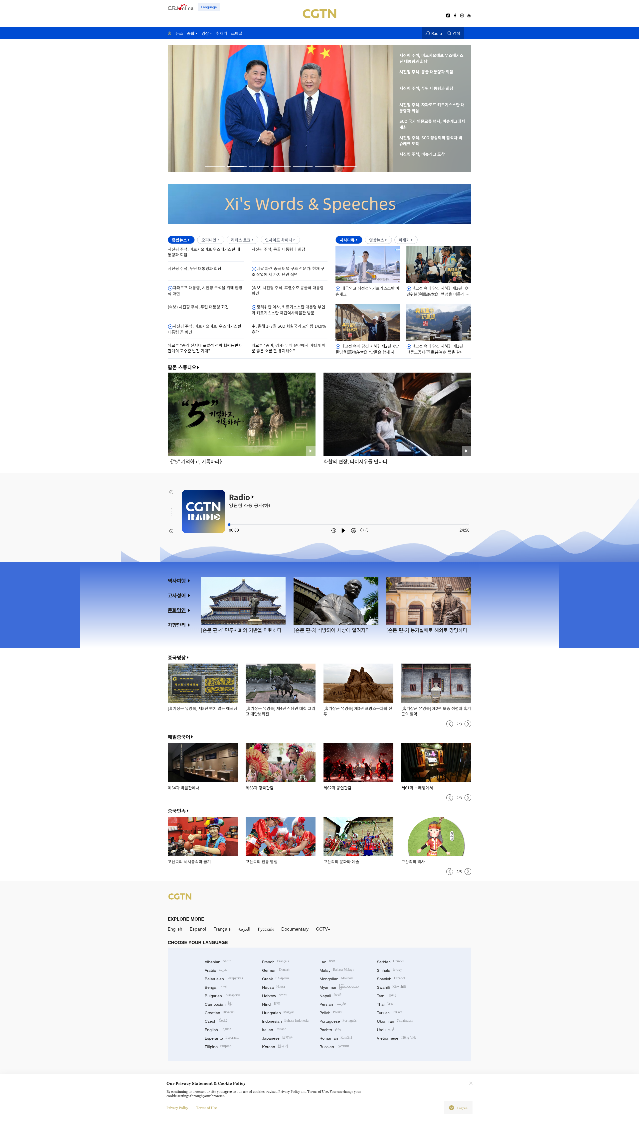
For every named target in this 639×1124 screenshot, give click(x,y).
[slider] (229, 524)
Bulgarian (222, 995)
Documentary (295, 929)
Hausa (273, 987)
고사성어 (177, 595)
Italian (274, 1029)
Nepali (330, 995)
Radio (436, 33)
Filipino (218, 1046)
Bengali (216, 987)
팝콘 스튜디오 (182, 367)
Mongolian (336, 978)
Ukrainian (395, 1021)
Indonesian (285, 1021)
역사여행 (177, 580)
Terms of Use (206, 1108)
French (275, 961)
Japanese (277, 1038)
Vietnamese (396, 1038)
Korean (275, 1046)
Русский (266, 929)
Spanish (391, 978)
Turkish (389, 1012)
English (175, 929)
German (276, 970)
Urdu (385, 1029)
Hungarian (278, 1012)
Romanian (336, 1038)
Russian (334, 1046)
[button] (215, 166)
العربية (244, 929)
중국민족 (177, 810)
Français (222, 929)
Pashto (330, 1029)
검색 (456, 33)
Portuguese (338, 1021)
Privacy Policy (177, 1108)
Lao (327, 961)
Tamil (386, 995)
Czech (216, 1021)
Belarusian (224, 978)
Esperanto (222, 1038)
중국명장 (177, 657)
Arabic (216, 970)
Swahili (391, 987)
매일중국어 (179, 736)
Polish (331, 1012)
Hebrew (274, 995)
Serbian (390, 961)
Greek (275, 978)
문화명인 (177, 610)
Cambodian (218, 1004)
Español (198, 929)
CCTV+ (323, 929)
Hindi (271, 1004)
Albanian (218, 961)
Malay (337, 970)
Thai (385, 1004)
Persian (333, 1004)
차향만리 (177, 624)
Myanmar (339, 987)
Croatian (220, 1012)
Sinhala (389, 970)
